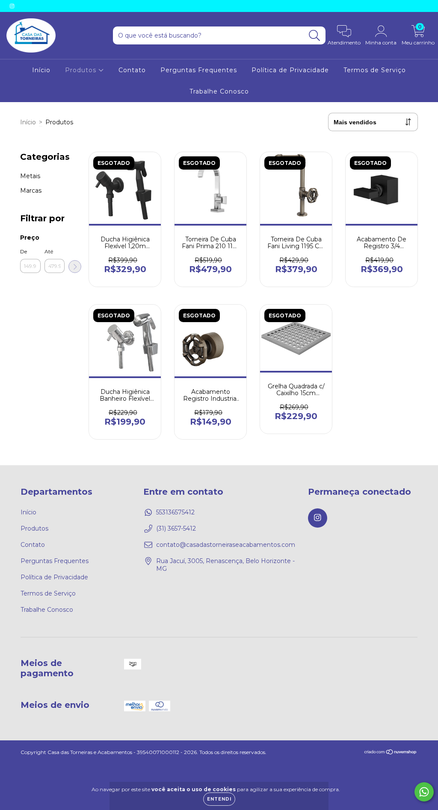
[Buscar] (315, 36)
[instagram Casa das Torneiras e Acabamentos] (12, 6)
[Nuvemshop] (390, 753)
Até (48, 251)
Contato (132, 70)
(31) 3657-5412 (176, 528)
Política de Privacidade (290, 70)
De (23, 251)
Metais (30, 176)
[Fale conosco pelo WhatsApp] (424, 791)
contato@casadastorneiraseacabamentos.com (225, 545)
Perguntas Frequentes (198, 70)
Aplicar (74, 266)
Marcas (30, 190)
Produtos (81, 70)
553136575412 (175, 512)
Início (41, 70)
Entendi (219, 799)
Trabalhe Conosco (219, 91)
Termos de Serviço (374, 70)
